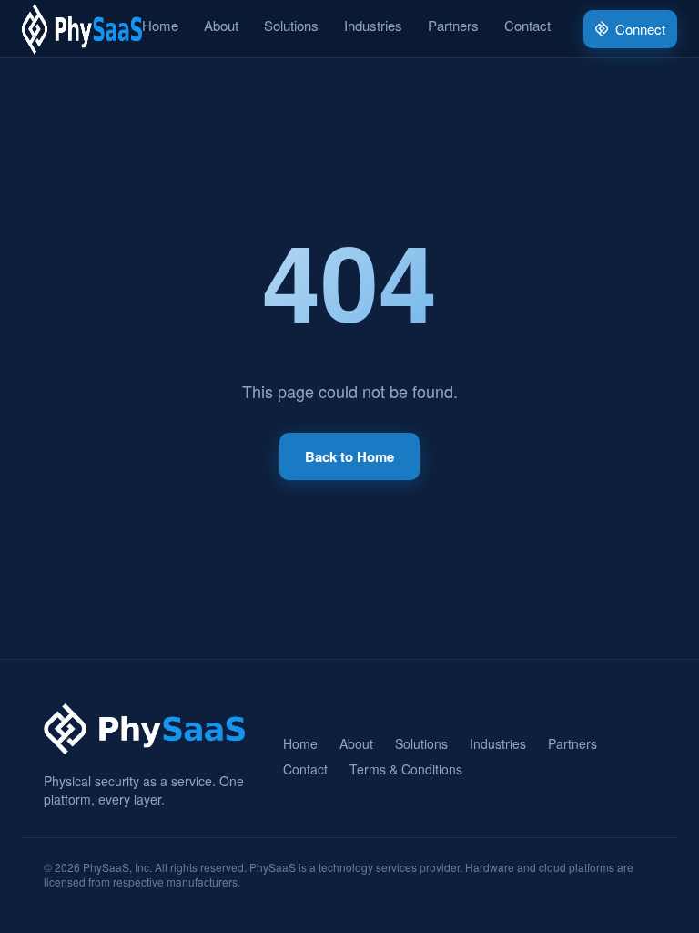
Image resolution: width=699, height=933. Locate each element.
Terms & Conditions (406, 769)
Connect (640, 28)
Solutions (291, 25)
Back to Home (349, 456)
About (221, 25)
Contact (527, 25)
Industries (373, 25)
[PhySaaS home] (82, 29)
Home (160, 25)
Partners (453, 25)
